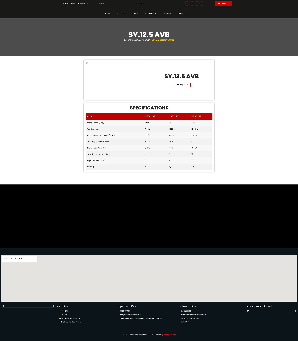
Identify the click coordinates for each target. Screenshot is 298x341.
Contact (181, 13)
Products (121, 13)
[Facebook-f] (187, 3)
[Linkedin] (192, 3)
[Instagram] (197, 3)
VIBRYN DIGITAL (170, 335)
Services (135, 13)
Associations (150, 13)
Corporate (167, 13)
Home (107, 13)
